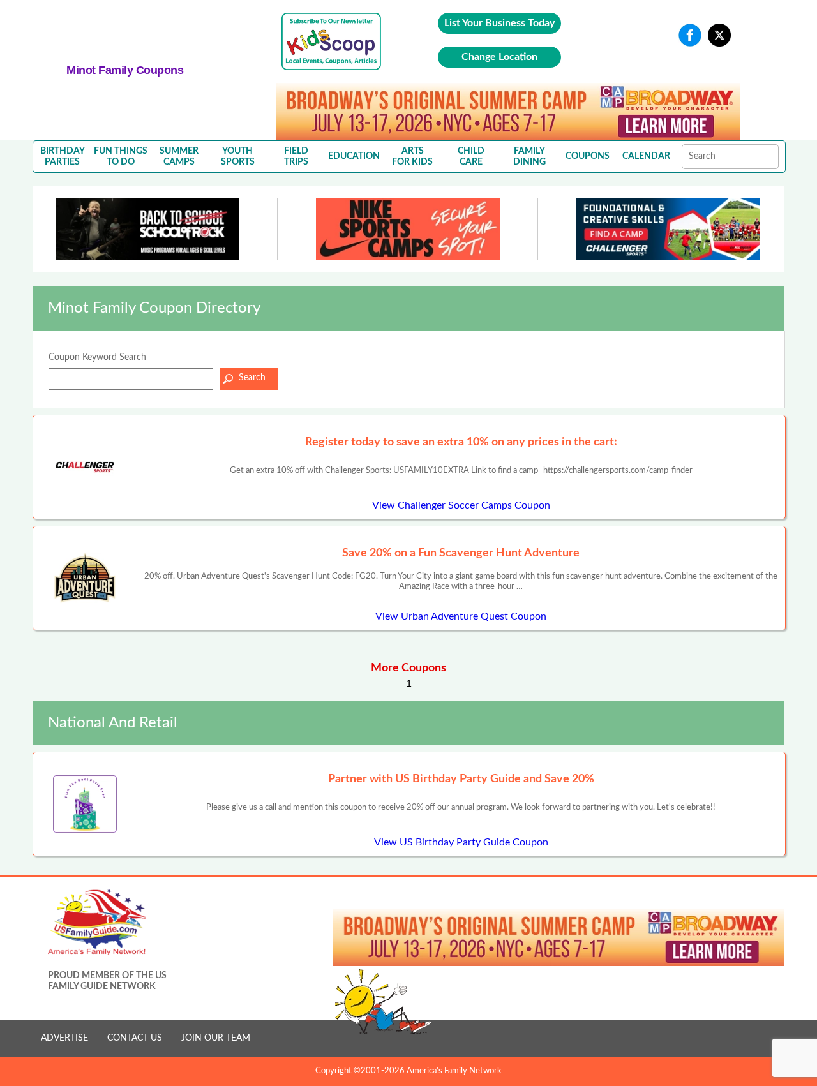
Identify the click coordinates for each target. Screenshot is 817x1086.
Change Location (499, 57)
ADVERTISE (64, 1038)
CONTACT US (134, 1038)
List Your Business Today (499, 23)
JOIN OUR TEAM (215, 1038)
